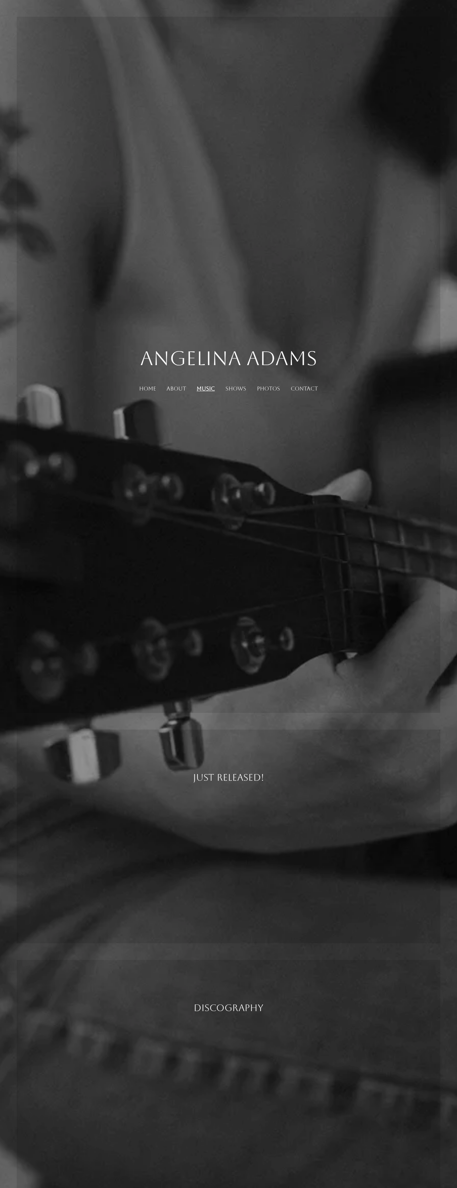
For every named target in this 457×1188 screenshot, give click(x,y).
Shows (235, 389)
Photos (268, 389)
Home (147, 389)
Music (206, 389)
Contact (304, 389)
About (176, 389)
